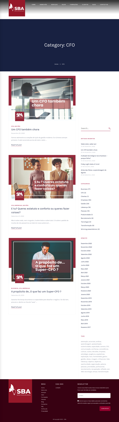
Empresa (102, 352)
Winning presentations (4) (90, 229)
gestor (105, 356)
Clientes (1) (85, 196)
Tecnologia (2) (86, 222)
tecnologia (88, 372)
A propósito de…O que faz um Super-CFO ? (36, 291)
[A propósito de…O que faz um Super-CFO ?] (42, 239)
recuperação (95, 369)
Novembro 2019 (86, 302)
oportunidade (85, 364)
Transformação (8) (87, 225)
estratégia (84, 354)
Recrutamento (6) (87, 218)
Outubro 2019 (85, 305)
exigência (92, 354)
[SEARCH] (109, 128)
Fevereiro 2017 (86, 327)
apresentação (96, 344)
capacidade (95, 346)
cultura (83, 352)
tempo (95, 372)
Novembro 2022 (86, 247)
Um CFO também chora (25, 129)
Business (14, 288)
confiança (94, 349)
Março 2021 (85, 276)
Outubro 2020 (86, 283)
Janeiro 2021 (85, 280)
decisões (95, 352)
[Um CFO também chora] (42, 77)
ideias (89, 359)
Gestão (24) (85, 204)
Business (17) (85, 189)
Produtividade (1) (87, 215)
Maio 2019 (84, 320)
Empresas (18, 205)
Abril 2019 (84, 324)
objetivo (91, 362)
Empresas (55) (86, 200)
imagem (94, 359)
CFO (12, 126)
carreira (102, 346)
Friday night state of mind (90, 164)
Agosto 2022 (85, 258)
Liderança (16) (86, 207)
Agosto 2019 (85, 313)
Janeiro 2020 (85, 294)
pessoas (84, 367)
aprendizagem (86, 344)
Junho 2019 (85, 316)
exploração (85, 356)
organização (95, 364)
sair (108, 369)
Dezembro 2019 (86, 298)
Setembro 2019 (86, 309)
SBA (82, 372)
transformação (103, 372)
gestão (83, 359)
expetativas (100, 354)
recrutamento (86, 369)
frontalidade (97, 356)
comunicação (86, 349)
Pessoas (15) (85, 211)
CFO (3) (83, 193)
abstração (84, 341)
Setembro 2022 (86, 254)
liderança (84, 362)
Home (56, 64)
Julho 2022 (85, 262)
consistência (103, 349)
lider (108, 359)
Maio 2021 (84, 269)
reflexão (103, 369)
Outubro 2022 (86, 251)
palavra (103, 364)
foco (90, 356)
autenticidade (86, 346)
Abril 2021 (84, 273)
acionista (92, 341)
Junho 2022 (85, 265)
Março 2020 (85, 287)
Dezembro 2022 (86, 243)
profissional (100, 367)
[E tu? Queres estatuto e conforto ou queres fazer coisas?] (42, 156)
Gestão (17, 126)
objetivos (98, 362)
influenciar (102, 359)
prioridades (91, 367)
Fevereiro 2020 (86, 291)
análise (98, 341)
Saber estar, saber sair (88, 144)
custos (89, 352)
